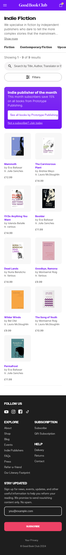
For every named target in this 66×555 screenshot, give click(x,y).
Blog (7, 439)
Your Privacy (31, 540)
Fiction (9, 47)
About (8, 428)
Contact (39, 461)
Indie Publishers (13, 450)
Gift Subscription (44, 433)
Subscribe (40, 428)
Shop (7, 433)
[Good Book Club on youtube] (6, 412)
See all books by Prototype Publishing (34, 115)
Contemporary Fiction (36, 47)
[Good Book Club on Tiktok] (27, 412)
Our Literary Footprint (17, 473)
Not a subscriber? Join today (25, 123)
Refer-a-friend (13, 467)
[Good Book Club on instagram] (13, 412)
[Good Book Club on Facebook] (20, 412)
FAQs (7, 456)
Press (7, 461)
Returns (39, 455)
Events (8, 445)
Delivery (39, 450)
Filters (35, 77)
